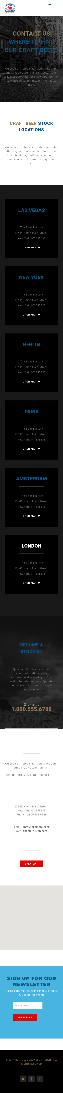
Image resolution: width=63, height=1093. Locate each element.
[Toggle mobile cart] (49, 5)
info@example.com (36, 827)
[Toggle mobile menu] (56, 5)
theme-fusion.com (35, 831)
